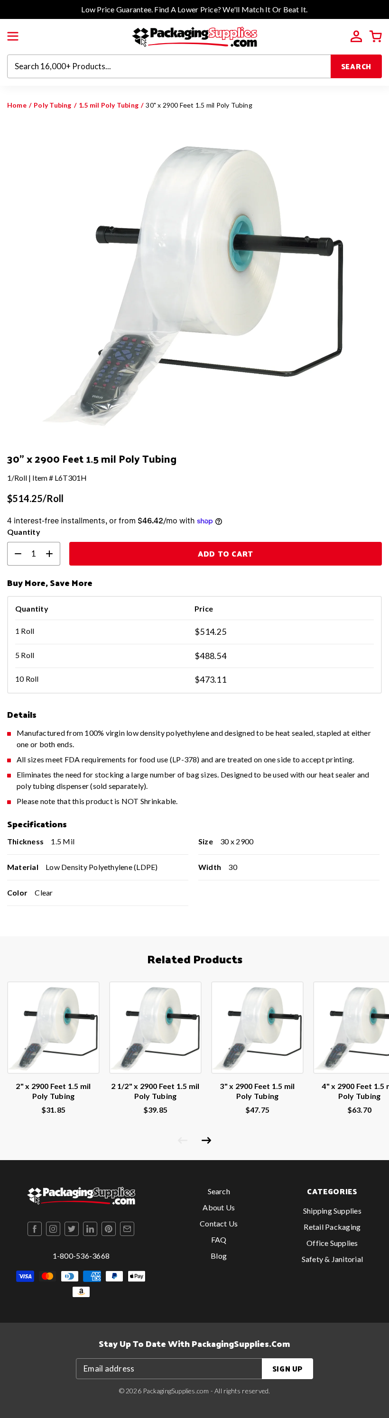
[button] (13, 36)
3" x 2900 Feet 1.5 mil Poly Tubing (257, 1090)
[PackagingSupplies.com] (194, 35)
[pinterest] (109, 1229)
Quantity (23, 531)
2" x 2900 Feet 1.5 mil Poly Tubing (53, 1090)
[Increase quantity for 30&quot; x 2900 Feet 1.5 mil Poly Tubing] (53, 554)
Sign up (287, 1368)
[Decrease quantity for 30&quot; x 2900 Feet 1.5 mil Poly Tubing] (14, 554)
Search (356, 66)
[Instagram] (53, 1229)
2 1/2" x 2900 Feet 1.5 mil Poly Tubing (155, 1090)
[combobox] (169, 66)
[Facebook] (35, 1229)
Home (17, 105)
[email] (127, 1229)
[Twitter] (72, 1229)
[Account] (356, 36)
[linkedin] (90, 1229)
